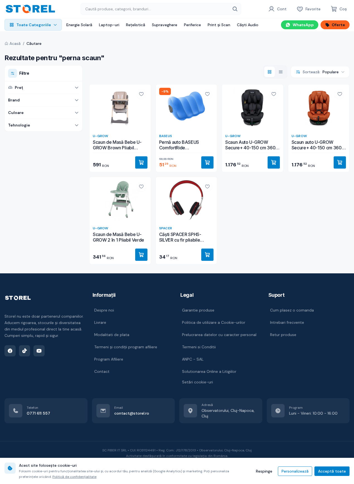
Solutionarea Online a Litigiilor (209, 371)
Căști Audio (247, 24)
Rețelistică (135, 24)
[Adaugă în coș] (141, 162)
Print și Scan (219, 24)
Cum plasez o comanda (292, 310)
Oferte (338, 24)
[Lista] (280, 72)
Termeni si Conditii (199, 346)
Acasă (15, 43)
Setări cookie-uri (197, 382)
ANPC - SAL (192, 359)
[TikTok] (24, 350)
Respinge (264, 471)
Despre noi (104, 310)
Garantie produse (198, 310)
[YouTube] (39, 350)
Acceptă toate (332, 471)
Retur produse (283, 334)
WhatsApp (303, 24)
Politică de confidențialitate (74, 477)
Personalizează (295, 471)
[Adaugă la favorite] (141, 94)
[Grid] (269, 72)
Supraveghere (164, 24)
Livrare (100, 322)
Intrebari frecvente (287, 322)
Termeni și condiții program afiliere (125, 346)
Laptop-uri (109, 24)
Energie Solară (79, 24)
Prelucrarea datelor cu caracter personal (219, 334)
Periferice (192, 24)
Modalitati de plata (111, 334)
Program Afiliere (108, 359)
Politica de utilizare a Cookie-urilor (213, 322)
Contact (102, 371)
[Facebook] (10, 350)
